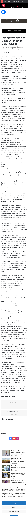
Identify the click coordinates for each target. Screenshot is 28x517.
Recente (14, 446)
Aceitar (14, 503)
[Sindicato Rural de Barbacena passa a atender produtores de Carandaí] (6, 460)
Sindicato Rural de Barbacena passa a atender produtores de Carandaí (18, 460)
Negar (14, 507)
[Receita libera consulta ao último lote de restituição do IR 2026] (6, 475)
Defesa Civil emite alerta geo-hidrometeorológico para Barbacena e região (18, 467)
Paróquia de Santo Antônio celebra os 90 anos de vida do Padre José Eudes (18, 452)
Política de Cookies (14, 515)
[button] (25, 485)
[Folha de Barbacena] (3, 12)
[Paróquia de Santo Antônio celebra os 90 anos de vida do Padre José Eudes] (6, 453)
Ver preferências (14, 511)
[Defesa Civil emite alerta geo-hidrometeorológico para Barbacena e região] (6, 468)
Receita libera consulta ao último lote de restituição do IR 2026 (18, 475)
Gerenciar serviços (14, 499)
